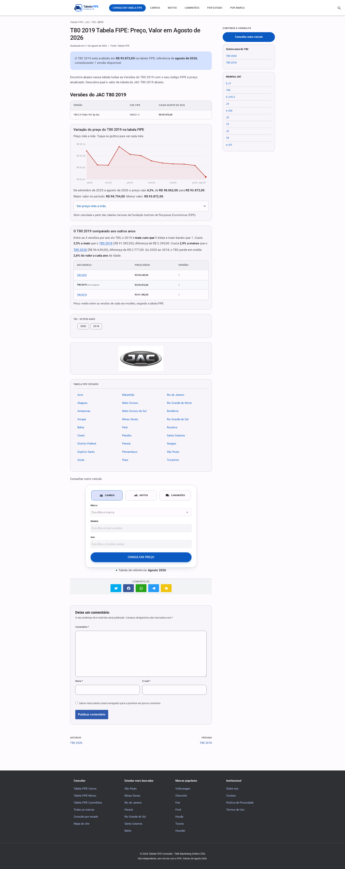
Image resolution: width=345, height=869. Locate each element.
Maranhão (128, 394)
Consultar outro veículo (249, 36)
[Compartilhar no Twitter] (116, 588)
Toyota (179, 823)
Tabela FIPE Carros (85, 788)
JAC (87, 22)
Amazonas (83, 411)
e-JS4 (229, 110)
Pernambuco (129, 451)
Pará (125, 427)
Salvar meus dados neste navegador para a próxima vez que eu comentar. (120, 703)
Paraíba (126, 435)
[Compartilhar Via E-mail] (166, 588)
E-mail (146, 681)
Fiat (177, 802)
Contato (231, 795)
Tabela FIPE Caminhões (88, 802)
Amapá (81, 419)
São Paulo (173, 451)
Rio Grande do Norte (179, 403)
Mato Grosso (130, 403)
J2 (227, 131)
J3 (227, 103)
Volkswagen (182, 788)
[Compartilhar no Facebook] (128, 588)
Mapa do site (81, 823)
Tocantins (173, 460)
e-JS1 (229, 144)
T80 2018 (106, 243)
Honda (179, 816)
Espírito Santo (86, 451)
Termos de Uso (235, 809)
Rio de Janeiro (175, 394)
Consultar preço (141, 557)
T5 (227, 124)
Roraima (172, 427)
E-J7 (228, 83)
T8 (227, 137)
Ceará (80, 435)
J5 (227, 117)
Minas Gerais (130, 419)
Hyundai (180, 830)
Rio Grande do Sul (178, 419)
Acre (80, 394)
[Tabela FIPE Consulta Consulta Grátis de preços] (89, 7)
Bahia (80, 427)
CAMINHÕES (192, 7)
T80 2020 (80, 250)
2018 (96, 326)
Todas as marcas (84, 809)
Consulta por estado (86, 816)
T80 (93, 22)
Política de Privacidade (240, 802)
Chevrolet (181, 795)
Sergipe (171, 443)
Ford (178, 809)
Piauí (125, 460)
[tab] (107, 495)
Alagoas (82, 403)
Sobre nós (232, 788)
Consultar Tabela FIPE (127, 7)
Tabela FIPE (76, 22)
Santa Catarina (176, 435)
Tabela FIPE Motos (85, 795)
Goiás (80, 460)
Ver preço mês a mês (91, 206)
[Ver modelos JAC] (140, 358)
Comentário (82, 627)
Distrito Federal (86, 443)
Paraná (126, 443)
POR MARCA (237, 7)
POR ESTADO (214, 7)
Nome (79, 681)
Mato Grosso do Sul (134, 411)
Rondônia (172, 411)
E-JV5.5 (230, 96)
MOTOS (172, 7)
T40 (228, 90)
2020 (83, 326)
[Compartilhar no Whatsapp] (141, 588)
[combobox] (141, 512)
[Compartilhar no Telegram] (153, 588)
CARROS (155, 7)
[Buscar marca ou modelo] (339, 8)
